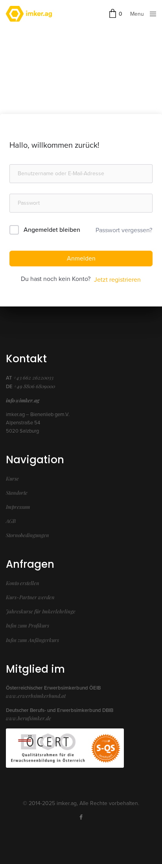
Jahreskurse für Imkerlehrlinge (40, 611)
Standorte (17, 492)
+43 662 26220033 (33, 377)
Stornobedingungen (27, 535)
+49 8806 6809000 (34, 386)
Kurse (12, 478)
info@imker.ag (22, 400)
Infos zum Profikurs (27, 625)
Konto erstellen (22, 583)
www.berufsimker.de (28, 718)
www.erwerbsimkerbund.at (36, 695)
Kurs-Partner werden (30, 597)
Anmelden (81, 258)
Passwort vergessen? (124, 230)
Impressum (18, 506)
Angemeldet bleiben (52, 230)
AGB (11, 520)
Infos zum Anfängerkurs (32, 640)
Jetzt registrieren (117, 280)
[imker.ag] (29, 14)
